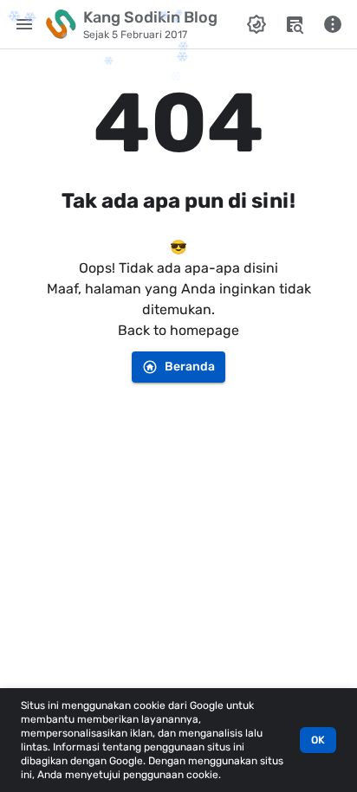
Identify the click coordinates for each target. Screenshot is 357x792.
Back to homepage (178, 330)
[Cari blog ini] (294, 24)
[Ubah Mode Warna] (256, 24)
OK (318, 740)
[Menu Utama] (24, 24)
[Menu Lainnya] (332, 24)
